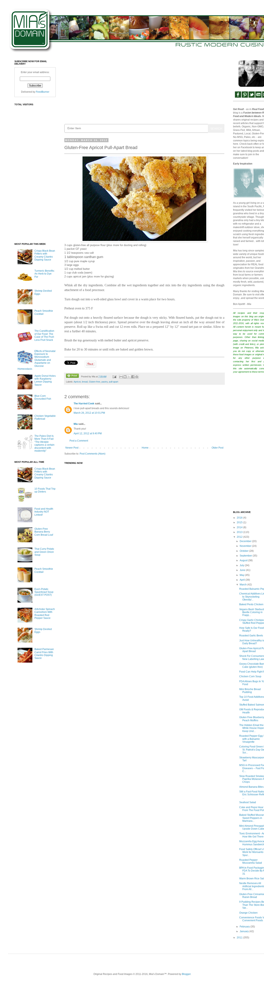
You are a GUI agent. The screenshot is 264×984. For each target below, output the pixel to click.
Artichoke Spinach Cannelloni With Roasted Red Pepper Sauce (44, 613)
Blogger (186, 974)
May (242, 575)
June (243, 570)
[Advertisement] (144, 89)
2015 (240, 522)
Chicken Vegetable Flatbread (45, 417)
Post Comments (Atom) (92, 453)
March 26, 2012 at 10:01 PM (89, 412)
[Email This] (121, 377)
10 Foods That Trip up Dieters (44, 490)
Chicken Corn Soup (250, 676)
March (243, 584)
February (245, 926)
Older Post (217, 447)
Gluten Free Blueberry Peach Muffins (251, 719)
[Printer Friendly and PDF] (72, 376)
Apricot (77, 381)
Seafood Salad (247, 802)
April (242, 579)
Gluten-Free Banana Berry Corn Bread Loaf (43, 531)
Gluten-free (94, 381)
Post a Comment (79, 440)
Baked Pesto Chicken (251, 604)
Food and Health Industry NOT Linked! (43, 511)
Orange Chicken (248, 912)
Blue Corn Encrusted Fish (42, 397)
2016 (240, 517)
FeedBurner (42, 91)
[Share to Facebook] (133, 377)
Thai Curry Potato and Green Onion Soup (44, 551)
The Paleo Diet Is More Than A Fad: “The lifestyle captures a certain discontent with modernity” (44, 443)
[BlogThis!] (125, 377)
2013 (240, 532)
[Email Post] (114, 376)
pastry (104, 381)
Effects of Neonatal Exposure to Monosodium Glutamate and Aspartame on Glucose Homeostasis (36, 360)
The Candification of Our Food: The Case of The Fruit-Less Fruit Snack (44, 335)
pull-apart (113, 381)
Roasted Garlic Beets (251, 635)
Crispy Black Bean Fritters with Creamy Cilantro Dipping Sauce (44, 255)
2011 (240, 937)
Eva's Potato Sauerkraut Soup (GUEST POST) (43, 592)
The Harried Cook (84, 403)
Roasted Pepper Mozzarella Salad (250, 861)
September (246, 555)
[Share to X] (129, 377)
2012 (240, 536)
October (244, 550)
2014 (240, 527)
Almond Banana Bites (251, 786)
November (246, 546)
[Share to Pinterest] (137, 377)
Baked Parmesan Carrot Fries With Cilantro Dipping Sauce (44, 654)
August (244, 560)
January (244, 931)
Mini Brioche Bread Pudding (250, 691)
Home (145, 447)
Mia (76, 424)
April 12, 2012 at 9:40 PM (88, 433)
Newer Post (71, 447)
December (246, 541)
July (242, 565)
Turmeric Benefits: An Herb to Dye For (44, 273)
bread (85, 381)
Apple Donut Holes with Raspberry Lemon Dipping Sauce (45, 380)
